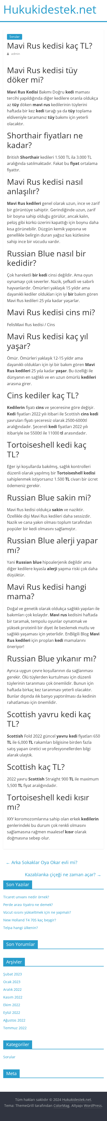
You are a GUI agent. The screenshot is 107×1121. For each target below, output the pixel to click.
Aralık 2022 (12, 989)
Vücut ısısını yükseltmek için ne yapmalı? (37, 912)
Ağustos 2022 (14, 1020)
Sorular (14, 36)
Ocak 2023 (11, 981)
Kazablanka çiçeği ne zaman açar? (63, 874)
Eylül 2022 (11, 1012)
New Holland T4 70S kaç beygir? (29, 920)
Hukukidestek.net (49, 9)
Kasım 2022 (12, 997)
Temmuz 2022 (15, 1028)
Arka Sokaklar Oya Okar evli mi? (41, 862)
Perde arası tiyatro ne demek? (28, 904)
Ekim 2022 (11, 1004)
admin (15, 54)
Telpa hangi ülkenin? (20, 927)
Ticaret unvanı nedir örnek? (26, 897)
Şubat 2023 (12, 974)
